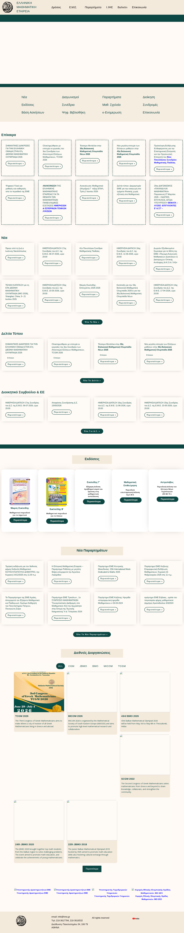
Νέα (24, 97)
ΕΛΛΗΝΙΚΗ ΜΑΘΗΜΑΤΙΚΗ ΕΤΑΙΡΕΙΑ (26, 7)
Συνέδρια (68, 105)
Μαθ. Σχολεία (111, 105)
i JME (109, 7)
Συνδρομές (150, 105)
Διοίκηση (149, 97)
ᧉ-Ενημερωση (111, 112)
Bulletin (122, 7)
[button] (177, 7)
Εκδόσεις (28, 105)
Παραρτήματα (93, 7)
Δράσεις (56, 7)
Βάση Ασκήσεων (33, 112)
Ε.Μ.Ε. (73, 7)
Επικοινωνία (139, 7)
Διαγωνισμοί (70, 97)
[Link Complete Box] (18, 158)
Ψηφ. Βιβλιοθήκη (73, 112)
